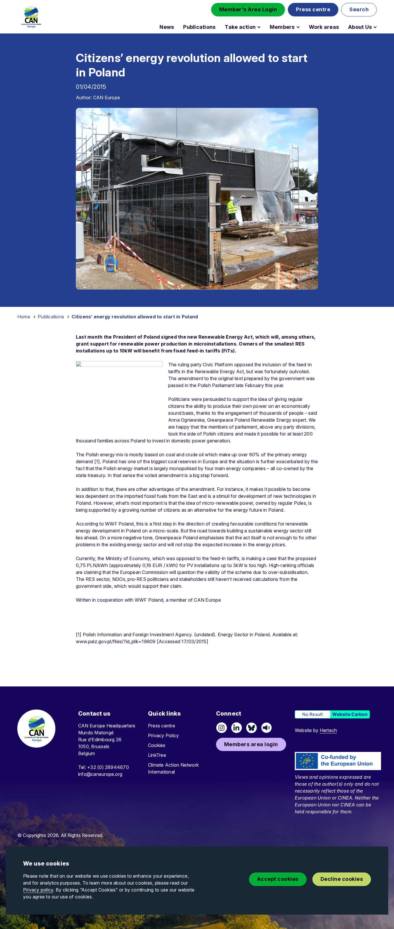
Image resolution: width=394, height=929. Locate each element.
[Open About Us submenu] (375, 27)
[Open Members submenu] (298, 27)
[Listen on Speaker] (266, 727)
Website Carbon (349, 714)
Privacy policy (38, 890)
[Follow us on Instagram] (221, 727)
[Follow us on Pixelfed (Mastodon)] (251, 727)
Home (23, 317)
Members (282, 27)
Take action (240, 27)
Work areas (324, 27)
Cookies (157, 745)
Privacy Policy (163, 735)
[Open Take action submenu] (258, 27)
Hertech (328, 730)
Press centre (161, 726)
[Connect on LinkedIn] (236, 727)
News (167, 27)
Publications (199, 27)
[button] (248, 9)
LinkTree (157, 755)
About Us (360, 27)
